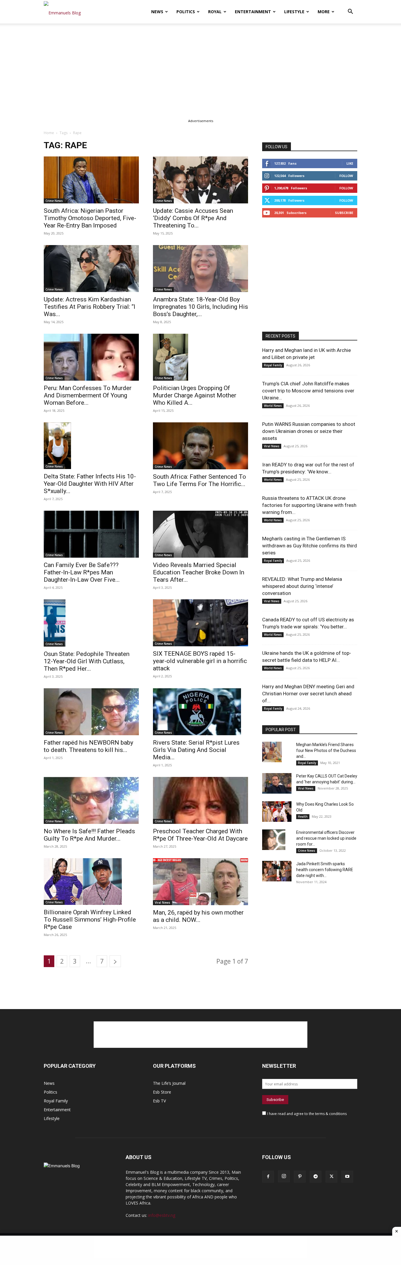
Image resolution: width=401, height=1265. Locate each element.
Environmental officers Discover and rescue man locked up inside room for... (326, 838)
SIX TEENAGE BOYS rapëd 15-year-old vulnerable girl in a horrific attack (200, 661)
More (324, 11)
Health (303, 816)
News (157, 11)
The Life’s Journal (169, 1083)
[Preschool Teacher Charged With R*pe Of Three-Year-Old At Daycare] (200, 800)
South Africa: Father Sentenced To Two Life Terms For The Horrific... (199, 480)
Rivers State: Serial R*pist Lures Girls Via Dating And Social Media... (196, 750)
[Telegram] (315, 1177)
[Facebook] (268, 1177)
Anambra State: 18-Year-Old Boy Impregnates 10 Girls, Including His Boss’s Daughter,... (200, 307)
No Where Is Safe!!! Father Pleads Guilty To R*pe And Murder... (89, 835)
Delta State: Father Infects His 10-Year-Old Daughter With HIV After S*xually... (90, 484)
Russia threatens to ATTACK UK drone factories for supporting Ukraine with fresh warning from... (309, 505)
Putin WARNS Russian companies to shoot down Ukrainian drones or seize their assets (308, 431)
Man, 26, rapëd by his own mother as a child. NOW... (198, 916)
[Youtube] (347, 1177)
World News (273, 406)
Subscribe (344, 212)
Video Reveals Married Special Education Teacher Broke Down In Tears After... (198, 572)
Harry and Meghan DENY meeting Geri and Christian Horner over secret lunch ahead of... (308, 694)
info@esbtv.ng (161, 1215)
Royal (215, 11)
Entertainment (253, 11)
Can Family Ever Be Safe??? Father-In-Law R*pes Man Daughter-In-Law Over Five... (82, 572)
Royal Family (273, 365)
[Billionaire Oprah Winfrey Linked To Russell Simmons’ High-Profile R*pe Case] (91, 881)
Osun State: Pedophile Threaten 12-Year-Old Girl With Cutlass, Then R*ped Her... (86, 661)
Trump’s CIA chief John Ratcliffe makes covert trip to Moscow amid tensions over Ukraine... (308, 391)
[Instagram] (284, 1176)
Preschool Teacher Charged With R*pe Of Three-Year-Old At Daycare (200, 835)
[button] (350, 12)
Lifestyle (294, 11)
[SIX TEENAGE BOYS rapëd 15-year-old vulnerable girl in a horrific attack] (200, 622)
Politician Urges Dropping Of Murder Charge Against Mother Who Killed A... (194, 395)
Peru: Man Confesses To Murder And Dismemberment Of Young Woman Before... (88, 395)
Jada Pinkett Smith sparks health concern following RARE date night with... (324, 869)
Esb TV (159, 1101)
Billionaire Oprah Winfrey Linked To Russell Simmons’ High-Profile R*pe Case (90, 919)
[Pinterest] (300, 1177)
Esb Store (162, 1092)
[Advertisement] (200, 67)
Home (49, 132)
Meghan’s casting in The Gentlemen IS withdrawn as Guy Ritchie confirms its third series (309, 546)
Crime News (54, 201)
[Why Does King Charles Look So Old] (277, 811)
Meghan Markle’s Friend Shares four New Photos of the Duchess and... (326, 750)
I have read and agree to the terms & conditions (307, 1113)
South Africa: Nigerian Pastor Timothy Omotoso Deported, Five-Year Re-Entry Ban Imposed (90, 218)
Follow (346, 175)
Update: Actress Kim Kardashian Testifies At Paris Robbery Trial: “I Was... (89, 307)
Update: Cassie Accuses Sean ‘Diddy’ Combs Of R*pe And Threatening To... (193, 218)
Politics (185, 11)
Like (349, 163)
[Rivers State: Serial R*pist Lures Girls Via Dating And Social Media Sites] (200, 711)
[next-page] (115, 961)
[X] (331, 1177)
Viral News (162, 902)
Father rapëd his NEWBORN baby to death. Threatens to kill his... (88, 746)
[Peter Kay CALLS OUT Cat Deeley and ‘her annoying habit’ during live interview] (277, 783)
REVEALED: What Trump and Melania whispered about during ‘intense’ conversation (302, 586)
